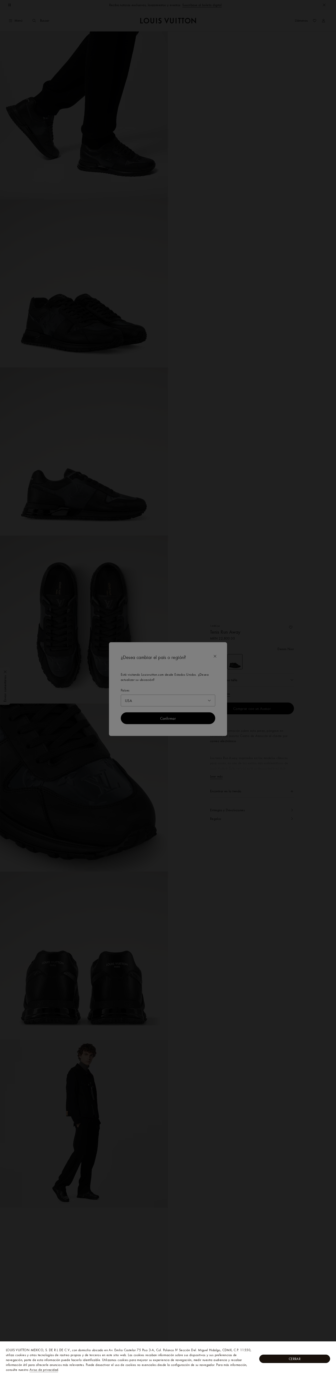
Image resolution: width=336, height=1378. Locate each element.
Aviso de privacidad (44, 1369)
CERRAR (295, 1359)
